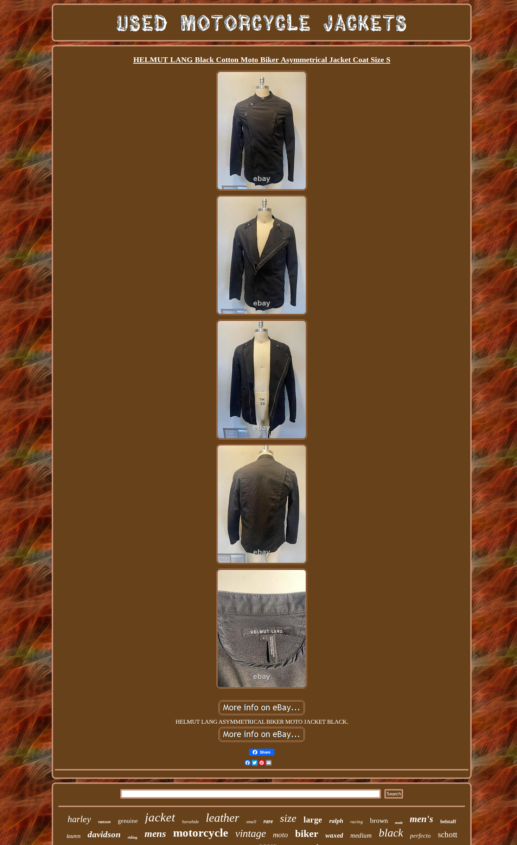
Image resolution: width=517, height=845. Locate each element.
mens (155, 833)
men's (421, 819)
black (391, 832)
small (251, 821)
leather (222, 817)
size (288, 818)
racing (356, 821)
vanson (104, 821)
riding (133, 837)
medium (361, 835)
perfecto (420, 835)
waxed (334, 835)
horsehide (190, 821)
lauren (73, 836)
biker (306, 833)
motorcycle (200, 832)
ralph (336, 820)
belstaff (448, 821)
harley (79, 819)
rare (268, 821)
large (313, 819)
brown (379, 820)
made (399, 823)
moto (280, 835)
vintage (250, 833)
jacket (160, 817)
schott (447, 834)
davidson (104, 834)
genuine (128, 821)
